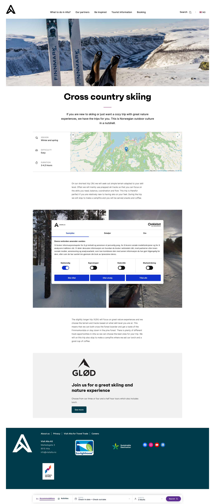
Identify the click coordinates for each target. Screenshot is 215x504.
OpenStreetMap (162, 170)
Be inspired (100, 12)
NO (203, 12)
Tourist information (121, 12)
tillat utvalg (107, 278)
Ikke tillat (72, 278)
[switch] (93, 268)
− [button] (73, 138)
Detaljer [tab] (107, 233)
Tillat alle (143, 278)
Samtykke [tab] (70, 233)
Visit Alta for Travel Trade (76, 433)
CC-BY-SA (178, 170)
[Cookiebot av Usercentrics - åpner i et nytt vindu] (150, 225)
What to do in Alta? (60, 12)
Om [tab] (144, 233)
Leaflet (147, 170)
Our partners (82, 12)
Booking (141, 12)
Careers (95, 433)
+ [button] (73, 134)
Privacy (56, 433)
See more (79, 409)
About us (45, 433)
